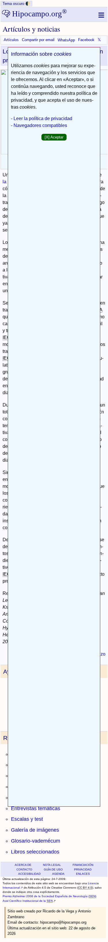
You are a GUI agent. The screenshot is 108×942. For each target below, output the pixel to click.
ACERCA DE (23, 864)
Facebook (86, 40)
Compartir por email (38, 40)
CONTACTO (24, 869)
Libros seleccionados (35, 852)
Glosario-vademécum (35, 841)
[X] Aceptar (54, 137)
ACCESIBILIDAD (29, 873)
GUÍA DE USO (53, 869)
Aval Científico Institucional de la (28, 900)
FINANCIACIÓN (83, 864)
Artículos (11, 40)
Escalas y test (27, 819)
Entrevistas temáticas (35, 808)
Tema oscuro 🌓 (16, 3)
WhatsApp (66, 40)
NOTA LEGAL (52, 864)
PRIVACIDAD (83, 869)
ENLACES (83, 873)
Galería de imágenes (35, 830)
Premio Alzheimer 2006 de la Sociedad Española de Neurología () (49, 896)
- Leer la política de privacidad (41, 118)
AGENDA (58, 873)
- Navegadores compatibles (39, 125)
